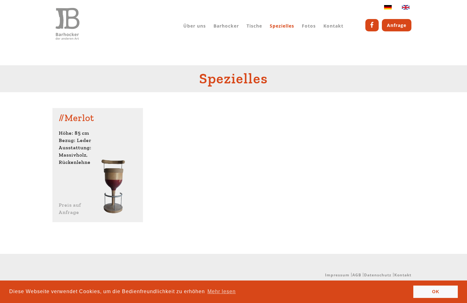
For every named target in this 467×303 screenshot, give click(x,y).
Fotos (309, 26)
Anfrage (396, 25)
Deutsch (388, 8)
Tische (254, 26)
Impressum (337, 275)
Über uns (194, 26)
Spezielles (282, 26)
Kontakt (333, 26)
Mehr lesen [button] (221, 291)
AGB (356, 275)
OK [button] (435, 291)
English (405, 8)
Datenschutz (377, 275)
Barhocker (226, 26)
